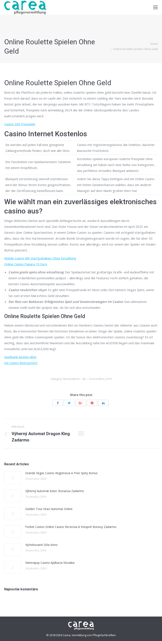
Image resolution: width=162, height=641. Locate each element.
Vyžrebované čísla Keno (41, 545)
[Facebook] (58, 403)
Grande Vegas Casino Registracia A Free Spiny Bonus (61, 473)
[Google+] (80, 403)
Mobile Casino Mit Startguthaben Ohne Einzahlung (40, 258)
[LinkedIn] (103, 403)
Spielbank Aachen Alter (20, 357)
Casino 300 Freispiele (19, 124)
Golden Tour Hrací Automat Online (49, 509)
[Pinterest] (92, 403)
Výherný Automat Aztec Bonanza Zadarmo (54, 491)
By (84, 379)
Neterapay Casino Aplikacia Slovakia (49, 563)
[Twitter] (69, 403)
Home (154, 44)
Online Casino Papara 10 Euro (25, 264)
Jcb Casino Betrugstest (21, 363)
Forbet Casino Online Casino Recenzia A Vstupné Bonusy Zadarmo (70, 527)
